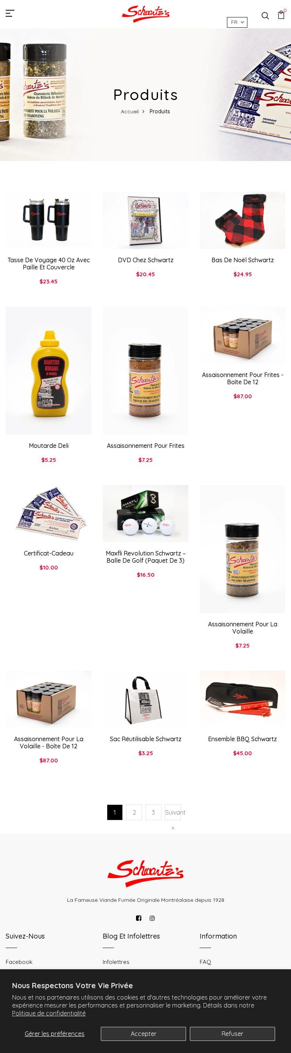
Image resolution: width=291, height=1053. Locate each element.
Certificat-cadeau (49, 553)
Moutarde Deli (49, 445)
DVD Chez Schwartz (146, 260)
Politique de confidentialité (49, 1013)
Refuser (232, 1033)
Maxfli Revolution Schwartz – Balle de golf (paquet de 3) (146, 556)
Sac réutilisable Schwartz (145, 739)
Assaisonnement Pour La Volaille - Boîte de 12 (48, 742)
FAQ (205, 961)
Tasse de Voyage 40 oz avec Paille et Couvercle (49, 263)
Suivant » (172, 820)
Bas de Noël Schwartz (242, 260)
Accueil (130, 111)
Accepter (143, 1033)
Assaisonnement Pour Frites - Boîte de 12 (242, 378)
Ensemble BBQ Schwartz (242, 739)
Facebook (19, 961)
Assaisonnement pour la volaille (242, 627)
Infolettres (116, 961)
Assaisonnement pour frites (146, 445)
